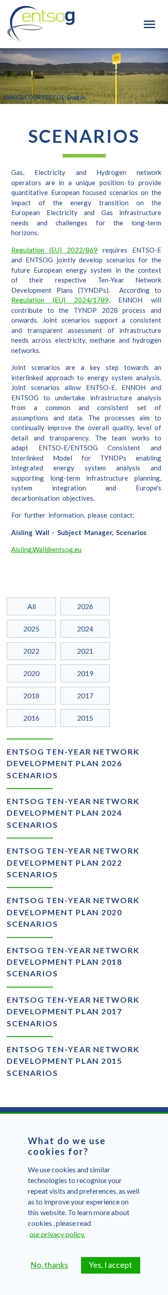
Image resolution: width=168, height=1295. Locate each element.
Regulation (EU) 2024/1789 (60, 300)
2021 (85, 651)
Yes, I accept (110, 1265)
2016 (31, 718)
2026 (85, 606)
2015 (85, 718)
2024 (85, 628)
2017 (85, 695)
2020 (31, 673)
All (31, 606)
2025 (31, 628)
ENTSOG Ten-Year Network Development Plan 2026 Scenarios (73, 763)
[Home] (41, 24)
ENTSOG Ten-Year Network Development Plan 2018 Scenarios (73, 962)
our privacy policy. (57, 1234)
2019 (85, 673)
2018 (31, 695)
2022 (31, 651)
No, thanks (49, 1265)
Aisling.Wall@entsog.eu (46, 549)
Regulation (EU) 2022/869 (54, 250)
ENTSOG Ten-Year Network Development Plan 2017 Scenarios (73, 1011)
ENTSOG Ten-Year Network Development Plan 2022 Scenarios (73, 862)
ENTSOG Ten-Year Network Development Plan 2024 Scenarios (73, 813)
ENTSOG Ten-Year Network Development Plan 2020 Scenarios (73, 912)
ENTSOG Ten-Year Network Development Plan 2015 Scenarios (73, 1061)
